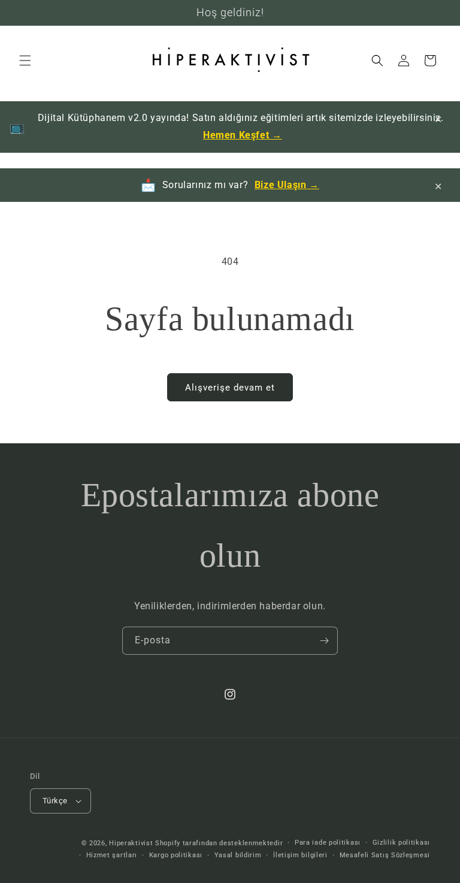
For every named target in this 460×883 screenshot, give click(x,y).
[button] (25, 60)
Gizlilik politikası (401, 842)
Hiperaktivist (131, 843)
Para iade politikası (328, 842)
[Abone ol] (324, 641)
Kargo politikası (175, 855)
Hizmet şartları (112, 855)
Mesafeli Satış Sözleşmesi (385, 855)
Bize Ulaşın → (287, 184)
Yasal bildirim (238, 855)
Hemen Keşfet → (242, 135)
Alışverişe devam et (230, 387)
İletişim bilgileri (300, 855)
